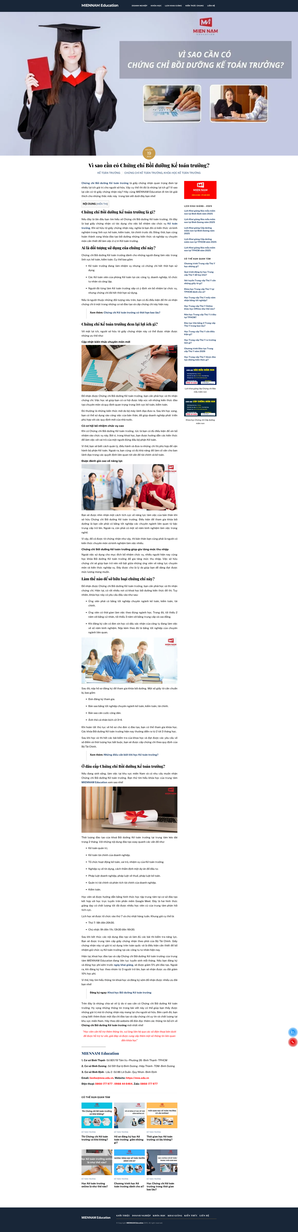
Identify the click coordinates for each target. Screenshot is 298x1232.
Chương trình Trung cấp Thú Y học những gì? (199, 264)
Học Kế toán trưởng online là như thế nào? (94, 1185)
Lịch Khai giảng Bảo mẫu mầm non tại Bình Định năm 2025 (199, 212)
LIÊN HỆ (211, 6)
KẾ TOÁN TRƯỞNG (108, 172)
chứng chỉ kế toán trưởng (143, 172)
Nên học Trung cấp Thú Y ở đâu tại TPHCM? (200, 316)
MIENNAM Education (94, 782)
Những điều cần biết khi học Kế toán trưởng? (131, 754)
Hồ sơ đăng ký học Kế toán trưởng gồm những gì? (129, 1139)
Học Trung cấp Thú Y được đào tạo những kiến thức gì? (200, 358)
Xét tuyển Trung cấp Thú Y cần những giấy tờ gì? (200, 281)
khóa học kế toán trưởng (182, 172)
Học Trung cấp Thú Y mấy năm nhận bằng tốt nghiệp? (199, 299)
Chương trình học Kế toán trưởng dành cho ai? (129, 1185)
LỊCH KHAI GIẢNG (173, 6)
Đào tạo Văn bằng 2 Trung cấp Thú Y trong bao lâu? (199, 324)
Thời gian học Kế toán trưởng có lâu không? (160, 1138)
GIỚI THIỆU (123, 1215)
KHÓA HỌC (156, 6)
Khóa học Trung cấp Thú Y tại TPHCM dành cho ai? (199, 290)
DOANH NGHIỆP (139, 6)
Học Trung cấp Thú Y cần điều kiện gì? (199, 333)
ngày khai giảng (123, 964)
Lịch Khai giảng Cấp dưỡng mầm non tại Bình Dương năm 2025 (199, 231)
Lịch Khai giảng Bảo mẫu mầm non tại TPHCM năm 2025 (199, 249)
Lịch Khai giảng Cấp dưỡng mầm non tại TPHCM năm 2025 (200, 240)
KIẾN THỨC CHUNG (194, 6)
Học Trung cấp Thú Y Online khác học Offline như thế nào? (199, 307)
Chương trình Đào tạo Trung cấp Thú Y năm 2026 (198, 350)
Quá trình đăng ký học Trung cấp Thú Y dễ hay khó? (199, 273)
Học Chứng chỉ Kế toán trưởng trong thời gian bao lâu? (160, 1186)
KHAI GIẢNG (175, 1215)
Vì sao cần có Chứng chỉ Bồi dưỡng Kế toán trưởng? (149, 165)
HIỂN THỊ (102, 203)
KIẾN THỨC (190, 1215)
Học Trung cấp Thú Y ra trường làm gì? (200, 341)
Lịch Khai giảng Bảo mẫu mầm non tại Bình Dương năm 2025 (199, 220)
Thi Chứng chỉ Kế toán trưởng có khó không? (94, 1138)
